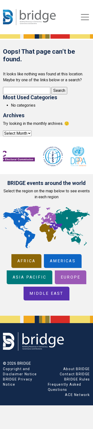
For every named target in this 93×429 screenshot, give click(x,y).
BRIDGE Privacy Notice (17, 381)
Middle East (46, 293)
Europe (70, 277)
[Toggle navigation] (85, 17)
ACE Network (77, 395)
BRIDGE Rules (77, 379)
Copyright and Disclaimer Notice (20, 371)
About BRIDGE (76, 369)
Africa (26, 261)
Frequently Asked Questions (65, 387)
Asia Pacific (29, 277)
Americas (63, 261)
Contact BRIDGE (75, 374)
